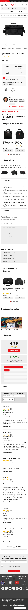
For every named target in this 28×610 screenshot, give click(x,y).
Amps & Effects (10, 12)
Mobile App (24, 584)
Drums (25, 12)
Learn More (6, 119)
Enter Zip (20, 72)
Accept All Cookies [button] (20, 608)
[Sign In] (22, 5)
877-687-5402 (20, 576)
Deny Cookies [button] (8, 608)
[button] (14, 160)
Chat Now (22, 106)
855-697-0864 (13, 106)
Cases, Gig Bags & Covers (19, 15)
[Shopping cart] (25, 5)
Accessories (9, 15)
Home (3, 15)
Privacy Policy (16, 600)
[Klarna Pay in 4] (11, 84)
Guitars (3, 12)
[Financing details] (24, 77)
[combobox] (8, 399)
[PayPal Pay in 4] (5, 84)
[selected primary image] (14, 29)
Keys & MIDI (19, 12)
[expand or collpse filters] (25, 387)
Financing (17, 584)
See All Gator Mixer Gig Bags (10, 111)
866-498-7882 (7, 576)
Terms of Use (12, 605)
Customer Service (10, 584)
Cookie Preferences (21, 605)
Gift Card (3, 584)
